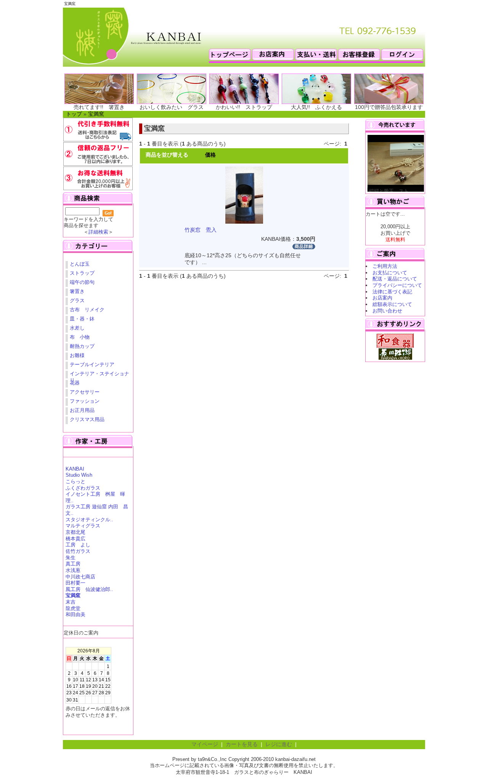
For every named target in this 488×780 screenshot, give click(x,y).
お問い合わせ (387, 311)
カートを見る (242, 744)
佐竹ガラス (78, 551)
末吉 (70, 602)
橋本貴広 (75, 538)
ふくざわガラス (83, 488)
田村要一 (75, 583)
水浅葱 (73, 570)
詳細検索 (98, 232)
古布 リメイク (87, 309)
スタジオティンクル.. (89, 519)
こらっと (75, 481)
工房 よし (78, 545)
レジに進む (278, 744)
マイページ (204, 744)
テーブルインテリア (92, 364)
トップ (74, 114)
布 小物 (80, 337)
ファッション (85, 401)
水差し (77, 328)
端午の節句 (82, 282)
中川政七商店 (80, 577)
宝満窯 (96, 114)
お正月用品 (82, 410)
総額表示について (392, 304)
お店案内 (382, 298)
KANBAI (75, 469)
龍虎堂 (73, 608)
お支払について (389, 272)
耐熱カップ (82, 346)
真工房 (73, 564)
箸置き (77, 291)
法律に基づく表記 (392, 292)
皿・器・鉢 (82, 319)
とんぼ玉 (80, 264)
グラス (77, 300)
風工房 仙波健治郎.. (89, 589)
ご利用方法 (384, 266)
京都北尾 (75, 532)
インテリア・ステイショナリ (99, 374)
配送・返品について (394, 279)
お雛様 (77, 355)
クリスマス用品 (87, 419)
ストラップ (82, 273)
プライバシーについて (397, 285)
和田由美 (75, 614)
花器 (75, 383)
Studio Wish (79, 475)
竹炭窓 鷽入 (201, 230)
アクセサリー (85, 392)
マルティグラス (83, 526)
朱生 (70, 558)
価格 (210, 155)
